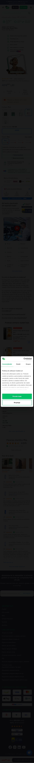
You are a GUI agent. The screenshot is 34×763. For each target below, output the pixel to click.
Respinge (17, 402)
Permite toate (17, 396)
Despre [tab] (28, 364)
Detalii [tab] (18, 364)
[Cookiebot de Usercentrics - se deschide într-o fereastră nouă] (24, 359)
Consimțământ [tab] (7, 364)
